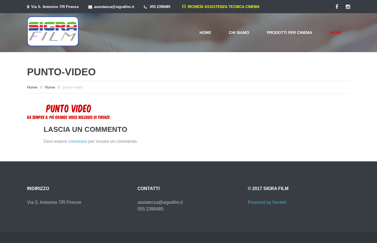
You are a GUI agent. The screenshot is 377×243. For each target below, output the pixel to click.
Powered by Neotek (267, 202)
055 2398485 (160, 7)
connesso (77, 141)
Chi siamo (239, 32)
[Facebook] (336, 6)
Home (205, 32)
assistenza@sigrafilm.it (114, 7)
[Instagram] (348, 6)
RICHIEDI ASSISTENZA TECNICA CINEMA (222, 7)
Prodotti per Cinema (289, 32)
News (335, 32)
